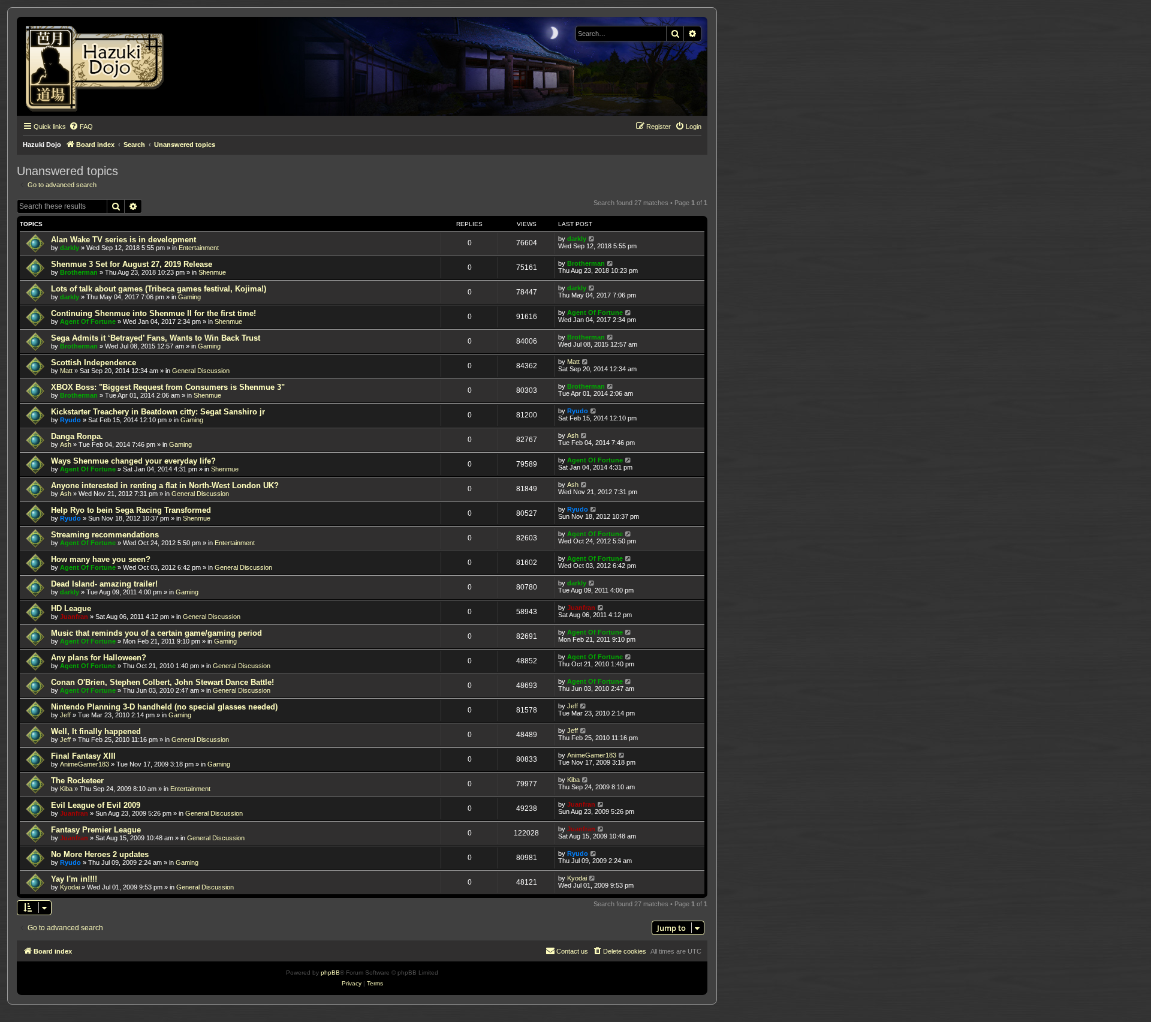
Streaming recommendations (105, 534)
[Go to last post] (592, 238)
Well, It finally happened (96, 731)
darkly (69, 247)
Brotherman (79, 272)
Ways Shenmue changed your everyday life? (133, 460)
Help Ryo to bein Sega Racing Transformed (131, 510)
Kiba (66, 788)
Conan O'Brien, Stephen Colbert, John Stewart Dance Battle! (162, 682)
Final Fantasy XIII (83, 756)
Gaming (189, 296)
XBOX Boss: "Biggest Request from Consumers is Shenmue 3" (168, 387)
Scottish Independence (93, 362)
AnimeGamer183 (84, 764)
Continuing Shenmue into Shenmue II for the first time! (153, 313)
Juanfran (74, 616)
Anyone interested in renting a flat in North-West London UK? (165, 485)
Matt (66, 370)
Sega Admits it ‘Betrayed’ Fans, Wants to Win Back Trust (155, 337)
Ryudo (70, 419)
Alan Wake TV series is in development (123, 239)
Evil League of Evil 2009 (95, 805)
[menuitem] (81, 126)
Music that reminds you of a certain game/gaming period (156, 633)
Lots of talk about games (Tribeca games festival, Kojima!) (158, 288)
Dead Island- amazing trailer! (104, 583)
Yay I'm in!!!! (74, 878)
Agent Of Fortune (88, 321)
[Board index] (98, 66)
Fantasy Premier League (96, 829)
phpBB (330, 972)
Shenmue (212, 272)
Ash (65, 444)
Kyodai (70, 887)
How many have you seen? (100, 559)
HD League (71, 608)
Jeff (65, 715)
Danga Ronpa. (77, 436)
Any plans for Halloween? (98, 657)
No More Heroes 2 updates (100, 854)
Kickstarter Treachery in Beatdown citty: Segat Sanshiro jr (158, 411)
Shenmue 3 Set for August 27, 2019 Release (131, 264)
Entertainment (199, 247)
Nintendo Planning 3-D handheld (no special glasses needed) (164, 706)
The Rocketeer (77, 780)
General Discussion (201, 370)
